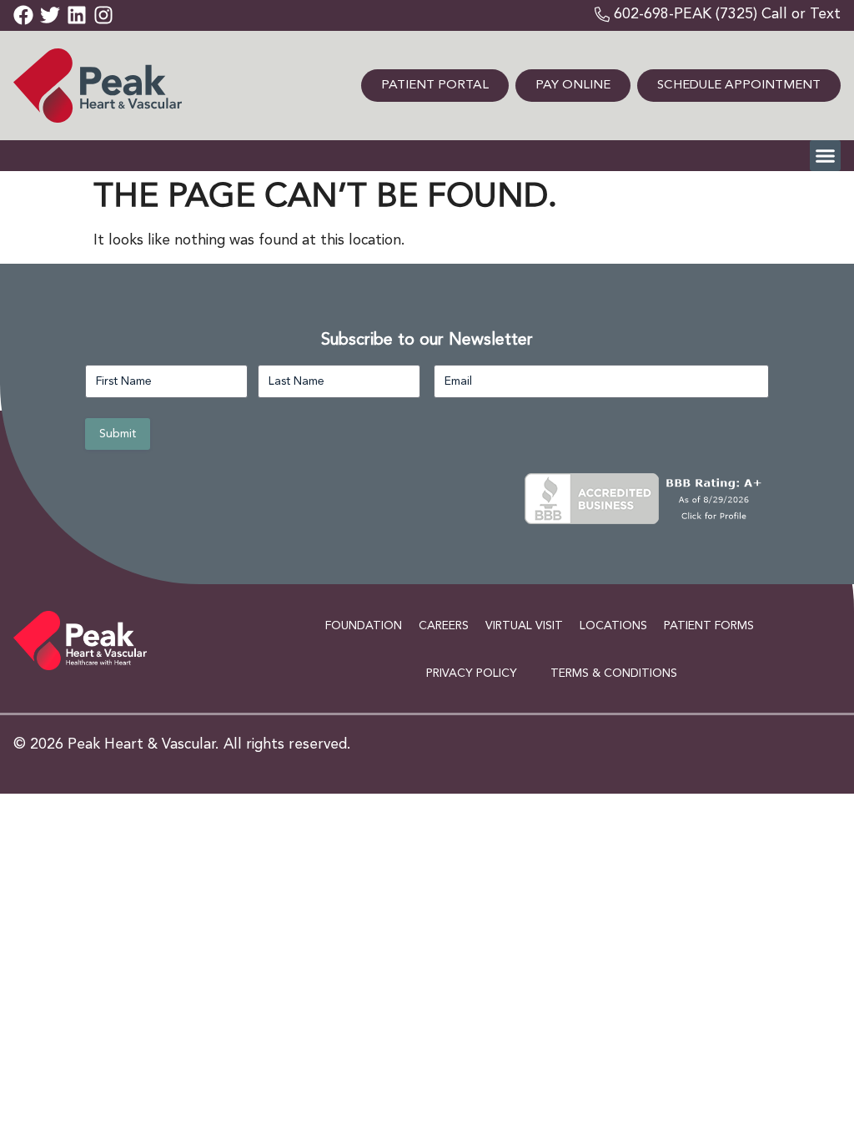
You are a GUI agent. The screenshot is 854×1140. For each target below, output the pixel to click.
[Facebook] (23, 15)
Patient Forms (709, 626)
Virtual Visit (524, 626)
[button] (825, 156)
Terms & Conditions (613, 673)
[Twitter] (50, 15)
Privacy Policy (471, 673)
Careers (444, 626)
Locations (613, 626)
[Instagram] (103, 15)
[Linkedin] (77, 15)
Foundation (363, 626)
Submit (117, 434)
